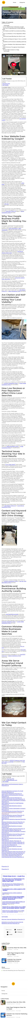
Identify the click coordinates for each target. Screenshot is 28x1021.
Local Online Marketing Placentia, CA (12, 793)
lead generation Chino (13, 446)
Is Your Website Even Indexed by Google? (13, 27)
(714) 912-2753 (6, 83)
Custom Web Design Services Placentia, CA (13, 799)
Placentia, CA (5, 866)
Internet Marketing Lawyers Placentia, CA (13, 815)
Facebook (19, 929)
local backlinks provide (12, 614)
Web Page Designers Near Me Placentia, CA (13, 851)
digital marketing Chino (14, 655)
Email (11, 934)
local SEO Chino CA (11, 211)
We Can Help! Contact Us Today (11, 49)
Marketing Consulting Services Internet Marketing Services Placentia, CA (12, 922)
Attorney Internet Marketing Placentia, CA (13, 919)
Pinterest (20, 932)
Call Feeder (6, 25)
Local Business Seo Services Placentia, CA (13, 811)
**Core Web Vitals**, (10, 464)
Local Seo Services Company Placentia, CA (13, 842)
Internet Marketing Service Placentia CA (14, 8)
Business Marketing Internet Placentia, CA (13, 822)
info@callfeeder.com (11, 780)
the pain (6, 204)
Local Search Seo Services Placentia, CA (12, 854)
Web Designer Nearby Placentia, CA (11, 830)
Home (14, 2)
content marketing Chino (11, 383)
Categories (22, 2)
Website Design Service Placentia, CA (12, 797)
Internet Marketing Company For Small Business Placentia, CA (12, 791)
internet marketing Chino (8, 621)
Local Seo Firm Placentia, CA (9, 845)
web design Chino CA (10, 505)
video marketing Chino (14, 291)
